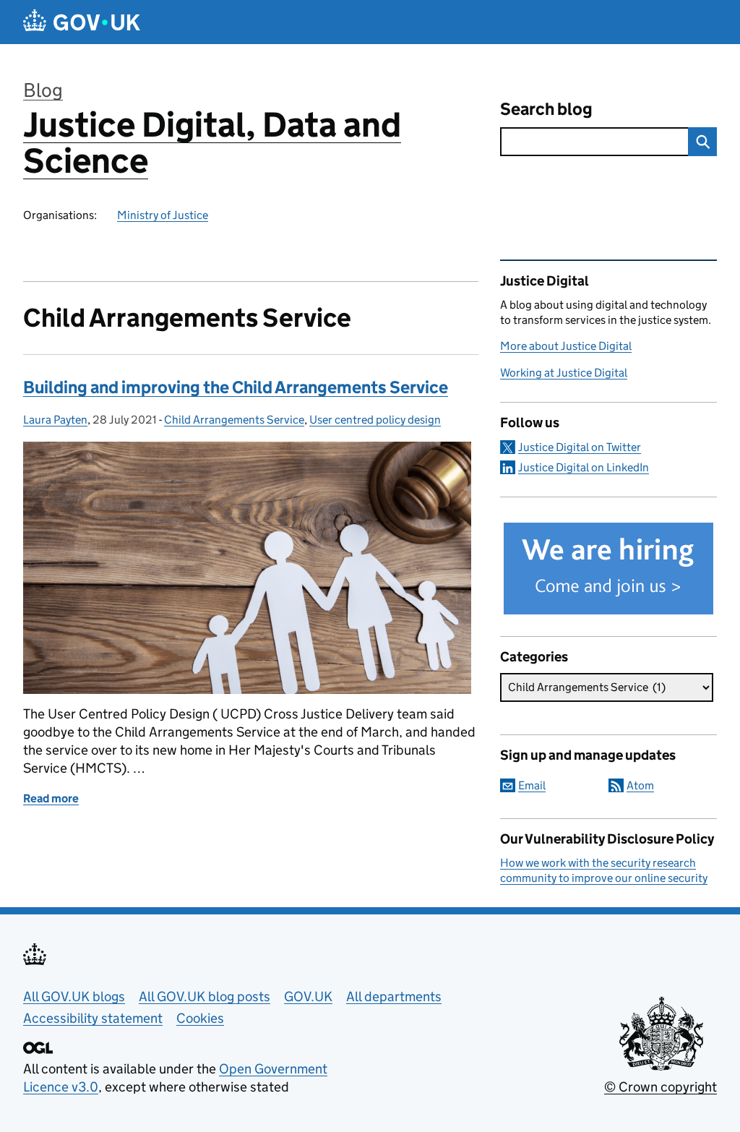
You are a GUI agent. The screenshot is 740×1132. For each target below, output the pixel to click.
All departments (394, 996)
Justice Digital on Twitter (579, 447)
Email (532, 785)
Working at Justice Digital (563, 373)
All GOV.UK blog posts (204, 996)
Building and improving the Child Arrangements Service (235, 387)
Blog (43, 90)
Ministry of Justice (162, 215)
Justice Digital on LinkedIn (583, 467)
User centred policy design (375, 419)
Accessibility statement (93, 1018)
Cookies (200, 1018)
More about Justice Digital (566, 346)
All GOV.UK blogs (74, 996)
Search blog (546, 108)
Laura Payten (55, 419)
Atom (640, 785)
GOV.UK (308, 996)
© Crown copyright (660, 1087)
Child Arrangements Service (234, 419)
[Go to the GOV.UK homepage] (81, 22)
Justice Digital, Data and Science (212, 142)
